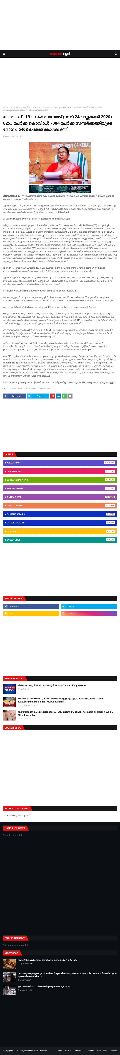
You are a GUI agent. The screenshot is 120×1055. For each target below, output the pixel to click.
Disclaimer (102, 1050)
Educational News (57, 479)
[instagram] (89, 613)
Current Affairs (57, 514)
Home (59, 1050)
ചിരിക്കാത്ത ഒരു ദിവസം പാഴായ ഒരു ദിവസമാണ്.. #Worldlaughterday (52, 685)
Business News (57, 488)
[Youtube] (31, 620)
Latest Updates (57, 522)
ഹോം (5, 107)
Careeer (113, 1050)
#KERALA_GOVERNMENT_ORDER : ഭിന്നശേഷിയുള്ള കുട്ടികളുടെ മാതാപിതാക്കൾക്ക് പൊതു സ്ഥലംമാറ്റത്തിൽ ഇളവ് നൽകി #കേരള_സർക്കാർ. (60, 700)
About (68, 1050)
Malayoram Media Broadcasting (33, 1050)
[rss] (31, 613)
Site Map (90, 1050)
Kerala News (15, 107)
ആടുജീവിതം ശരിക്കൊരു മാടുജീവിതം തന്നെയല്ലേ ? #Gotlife (47, 960)
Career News (57, 539)
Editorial (57, 531)
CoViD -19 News (57, 505)
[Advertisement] (60, 25)
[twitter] (89, 606)
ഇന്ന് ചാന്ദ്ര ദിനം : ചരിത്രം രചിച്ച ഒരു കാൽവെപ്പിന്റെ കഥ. (45, 986)
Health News (57, 471)
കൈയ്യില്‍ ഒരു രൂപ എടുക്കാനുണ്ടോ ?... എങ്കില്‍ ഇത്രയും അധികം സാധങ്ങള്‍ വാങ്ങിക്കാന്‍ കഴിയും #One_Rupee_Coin (65, 713)
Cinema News (57, 497)
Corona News (16, 388)
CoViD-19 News (30, 388)
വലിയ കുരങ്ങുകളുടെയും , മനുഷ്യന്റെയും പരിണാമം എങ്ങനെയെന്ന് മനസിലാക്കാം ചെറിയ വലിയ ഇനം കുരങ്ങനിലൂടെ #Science (67, 975)
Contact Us (78, 1050)
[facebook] (31, 606)
